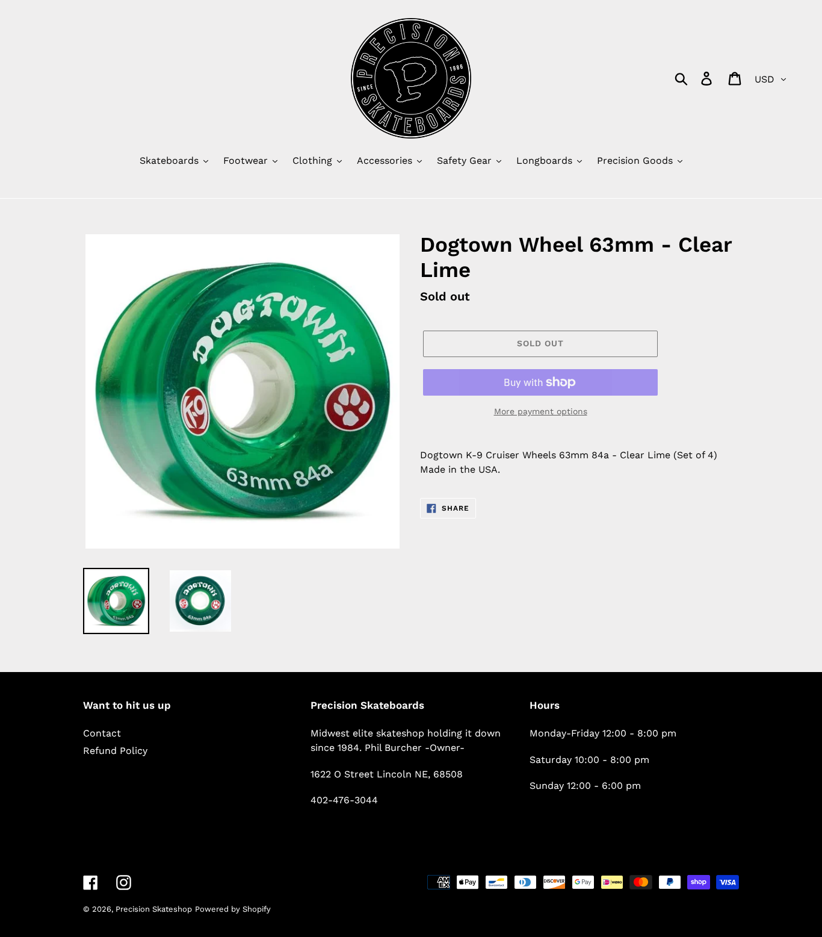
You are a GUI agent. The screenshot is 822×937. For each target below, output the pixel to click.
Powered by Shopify (233, 909)
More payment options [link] (540, 411)
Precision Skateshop (154, 909)
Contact (102, 733)
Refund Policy (115, 750)
